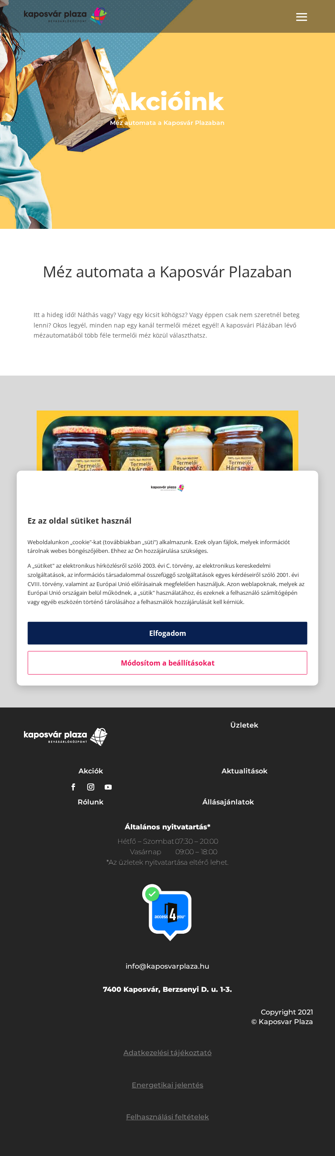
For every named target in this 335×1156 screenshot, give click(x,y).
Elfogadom (167, 633)
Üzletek (244, 725)
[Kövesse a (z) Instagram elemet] (91, 787)
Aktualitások (244, 771)
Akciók (91, 771)
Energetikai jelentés (167, 1085)
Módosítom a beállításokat (168, 663)
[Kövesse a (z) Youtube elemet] (108, 787)
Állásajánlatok (228, 802)
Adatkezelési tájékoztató (167, 1053)
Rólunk (90, 802)
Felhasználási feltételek (167, 1117)
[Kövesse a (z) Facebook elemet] (73, 787)
